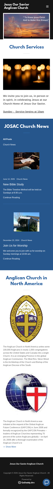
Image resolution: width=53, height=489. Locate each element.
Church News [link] (9, 145)
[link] (19, 8)
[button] (47, 6)
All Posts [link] (7, 139)
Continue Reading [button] (11, 197)
